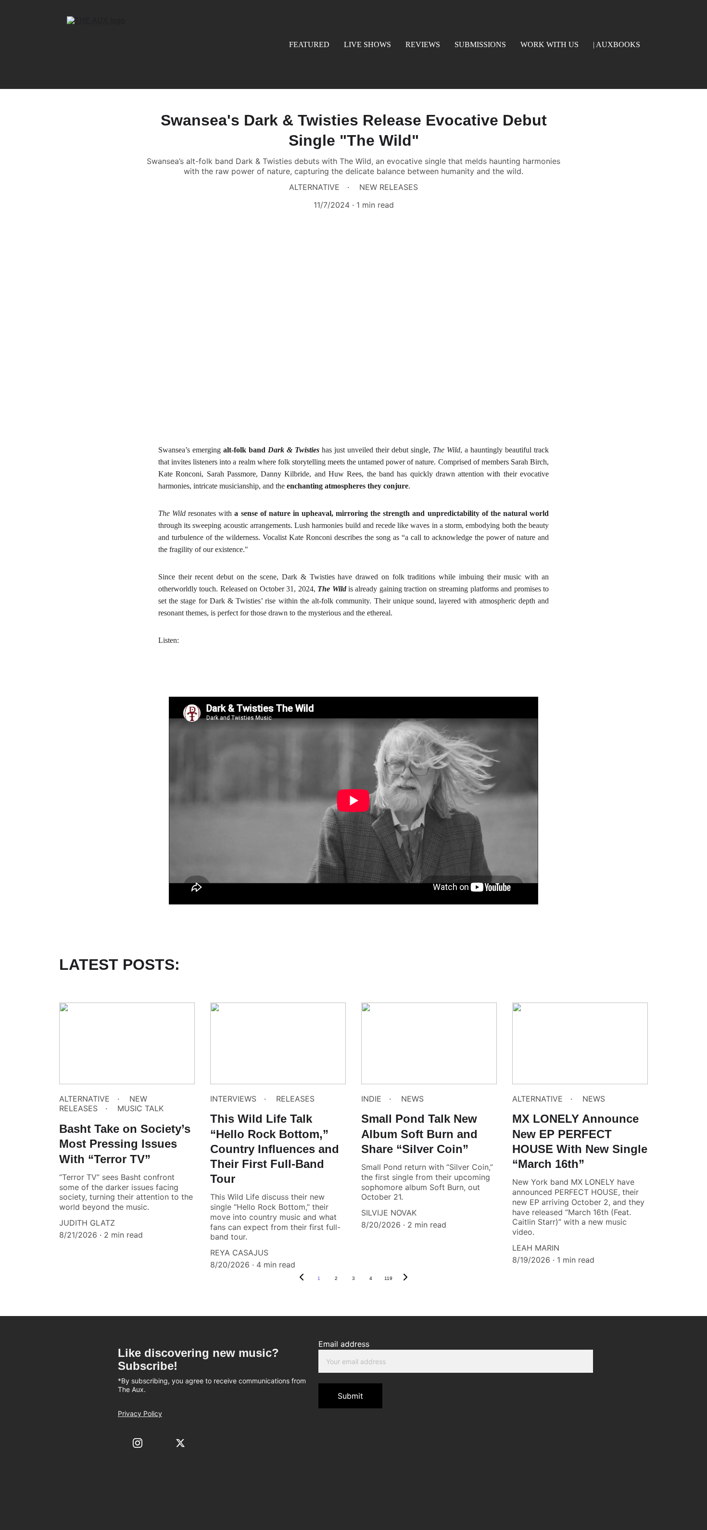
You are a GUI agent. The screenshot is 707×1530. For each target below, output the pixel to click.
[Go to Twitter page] (180, 1443)
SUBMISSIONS (480, 44)
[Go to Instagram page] (137, 1443)
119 (388, 1278)
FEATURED (309, 44)
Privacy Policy (140, 1413)
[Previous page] (301, 1278)
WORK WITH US (549, 44)
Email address (343, 1344)
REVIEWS (422, 44)
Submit (350, 1396)
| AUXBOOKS (616, 44)
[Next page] (405, 1278)
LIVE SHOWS (367, 44)
